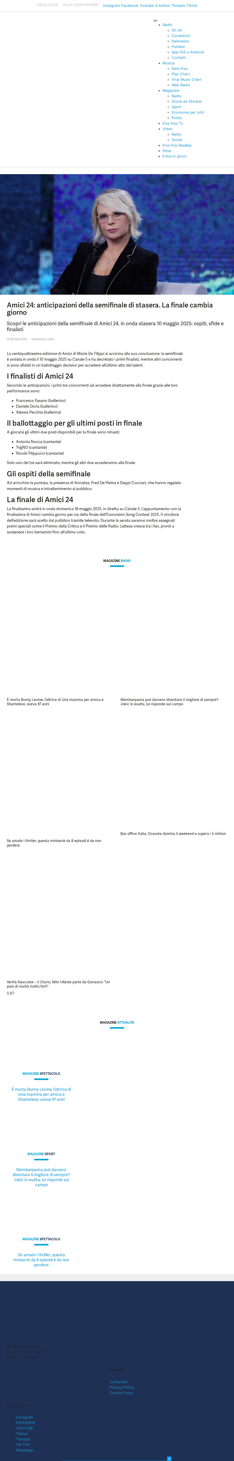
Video (167, 128)
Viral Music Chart (187, 79)
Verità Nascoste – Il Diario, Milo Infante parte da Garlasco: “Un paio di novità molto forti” (58, 984)
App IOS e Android (188, 52)
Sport (176, 107)
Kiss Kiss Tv (172, 123)
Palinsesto (180, 41)
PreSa (177, 117)
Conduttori (181, 35)
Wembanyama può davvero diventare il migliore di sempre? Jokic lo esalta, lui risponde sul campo (169, 701)
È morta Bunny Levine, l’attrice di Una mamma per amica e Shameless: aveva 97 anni (55, 701)
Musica (168, 63)
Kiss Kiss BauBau (177, 145)
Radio (167, 24)
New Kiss (180, 68)
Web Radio (181, 85)
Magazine (170, 90)
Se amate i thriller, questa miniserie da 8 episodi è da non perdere (54, 842)
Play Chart (181, 74)
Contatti (179, 57)
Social (177, 139)
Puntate (178, 46)
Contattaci (118, 1382)
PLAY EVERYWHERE (80, 5)
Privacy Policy (121, 1387)
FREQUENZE (47, 5)
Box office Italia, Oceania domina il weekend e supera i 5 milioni (173, 833)
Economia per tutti (188, 112)
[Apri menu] (155, 20)
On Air (177, 30)
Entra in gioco (174, 156)
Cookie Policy (121, 1392)
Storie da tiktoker (187, 101)
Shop (166, 150)
